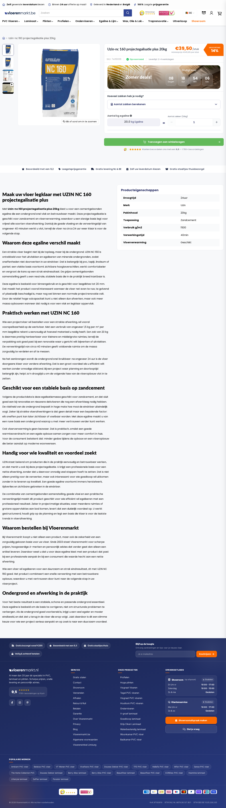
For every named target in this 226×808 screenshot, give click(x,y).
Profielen (63, 21)
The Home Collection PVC (22, 773)
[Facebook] (12, 703)
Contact (77, 682)
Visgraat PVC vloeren (131, 698)
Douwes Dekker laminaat (51, 773)
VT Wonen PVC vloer (65, 767)
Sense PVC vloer (201, 767)
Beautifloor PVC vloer (150, 773)
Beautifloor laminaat (126, 773)
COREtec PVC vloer (174, 773)
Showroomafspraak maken (193, 720)
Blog (75, 729)
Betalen (77, 708)
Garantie (77, 713)
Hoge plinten (126, 682)
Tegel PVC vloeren (129, 693)
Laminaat (30, 21)
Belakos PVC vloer (42, 767)
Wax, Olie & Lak (132, 21)
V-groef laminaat (128, 713)
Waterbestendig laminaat (133, 729)
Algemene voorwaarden (85, 739)
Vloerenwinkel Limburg (84, 744)
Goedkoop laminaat (130, 718)
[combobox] (81, 12)
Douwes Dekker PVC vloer (116, 767)
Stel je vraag (193, 729)
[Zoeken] (128, 12)
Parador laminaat (60, 779)
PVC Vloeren (10, 21)
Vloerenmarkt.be (81, 734)
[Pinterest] (27, 703)
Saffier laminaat (40, 779)
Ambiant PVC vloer (19, 767)
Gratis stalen (79, 677)
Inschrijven (205, 654)
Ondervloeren (84, 21)
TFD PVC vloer (140, 767)
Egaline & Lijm (108, 21)
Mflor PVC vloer (181, 767)
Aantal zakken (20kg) (178, 116)
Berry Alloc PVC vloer (101, 773)
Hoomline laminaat (196, 773)
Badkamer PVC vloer (131, 739)
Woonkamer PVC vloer (132, 734)
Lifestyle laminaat (19, 779)
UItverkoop (180, 21)
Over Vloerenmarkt (82, 718)
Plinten (47, 21)
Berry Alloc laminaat (77, 773)
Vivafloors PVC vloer (89, 767)
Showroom (198, 21)
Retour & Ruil (79, 703)
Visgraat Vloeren (128, 687)
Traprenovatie (157, 21)
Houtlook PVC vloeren (131, 703)
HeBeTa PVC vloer (160, 767)
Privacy (77, 724)
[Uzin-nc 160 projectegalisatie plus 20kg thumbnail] (8, 50)
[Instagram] (20, 703)
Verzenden (78, 693)
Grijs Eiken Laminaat (130, 724)
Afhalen (77, 698)
